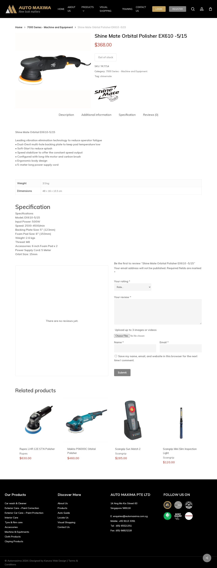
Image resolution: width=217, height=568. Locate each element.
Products (62, 508)
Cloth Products (13, 536)
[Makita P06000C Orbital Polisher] (85, 420)
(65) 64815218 (124, 530)
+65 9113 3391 (127, 521)
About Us (63, 503)
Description (66, 114)
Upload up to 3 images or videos (135, 330)
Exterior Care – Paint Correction (22, 508)
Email (164, 342)
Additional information (96, 114)
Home (18, 27)
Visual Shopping (66, 522)
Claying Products (14, 541)
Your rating (122, 281)
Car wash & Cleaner (15, 503)
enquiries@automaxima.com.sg (130, 516)
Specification (127, 114)
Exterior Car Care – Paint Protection (24, 512)
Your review (122, 297)
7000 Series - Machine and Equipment (50, 27)
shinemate (106, 76)
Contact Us (64, 527)
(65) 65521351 (124, 525)
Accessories (11, 527)
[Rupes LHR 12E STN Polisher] (38, 420)
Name (119, 342)
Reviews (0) (150, 114)
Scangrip (120, 453)
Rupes (23, 453)
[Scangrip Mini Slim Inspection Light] (181, 420)
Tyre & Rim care (14, 522)
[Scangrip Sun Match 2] (133, 420)
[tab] (66, 115)
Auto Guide (64, 512)
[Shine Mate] (107, 93)
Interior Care (11, 517)
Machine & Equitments (17, 531)
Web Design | (60, 560)
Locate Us (63, 517)
